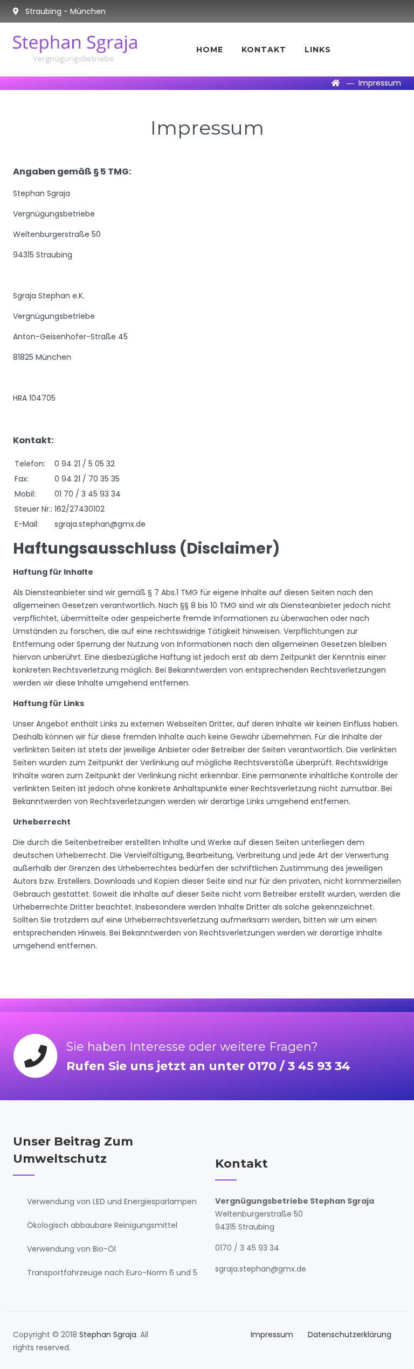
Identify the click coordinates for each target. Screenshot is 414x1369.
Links (318, 49)
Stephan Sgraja (107, 1334)
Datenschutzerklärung (349, 1334)
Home (209, 49)
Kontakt (264, 49)
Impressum (272, 1334)
